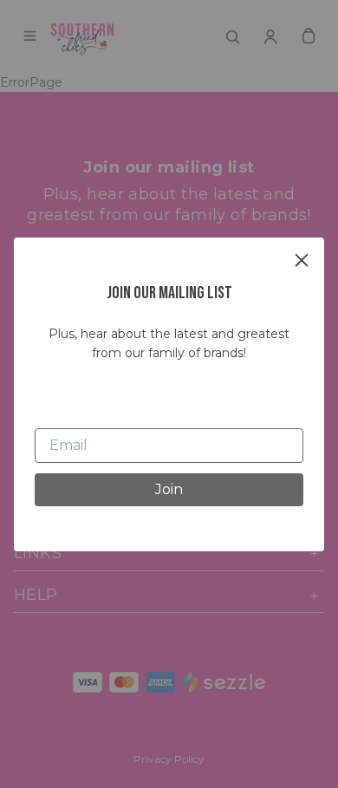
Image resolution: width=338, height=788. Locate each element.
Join (169, 489)
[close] (301, 260)
